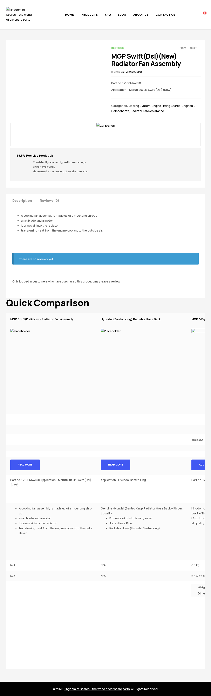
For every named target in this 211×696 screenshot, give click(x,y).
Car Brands (128, 71)
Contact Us (165, 15)
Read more (25, 464)
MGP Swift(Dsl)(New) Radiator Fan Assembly (42, 319)
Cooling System (139, 106)
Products (89, 15)
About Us (141, 15)
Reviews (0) (49, 200)
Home (69, 15)
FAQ (108, 15)
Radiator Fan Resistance (147, 111)
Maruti (139, 71)
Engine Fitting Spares (166, 106)
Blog (122, 15)
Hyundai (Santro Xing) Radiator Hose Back (131, 319)
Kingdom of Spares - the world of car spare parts (97, 689)
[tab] (25, 200)
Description (22, 200)
